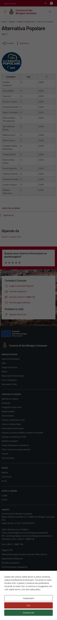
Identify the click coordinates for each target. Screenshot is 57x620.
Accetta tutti (28, 612)
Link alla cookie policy (30, 589)
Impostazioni (28, 598)
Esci (28, 605)
